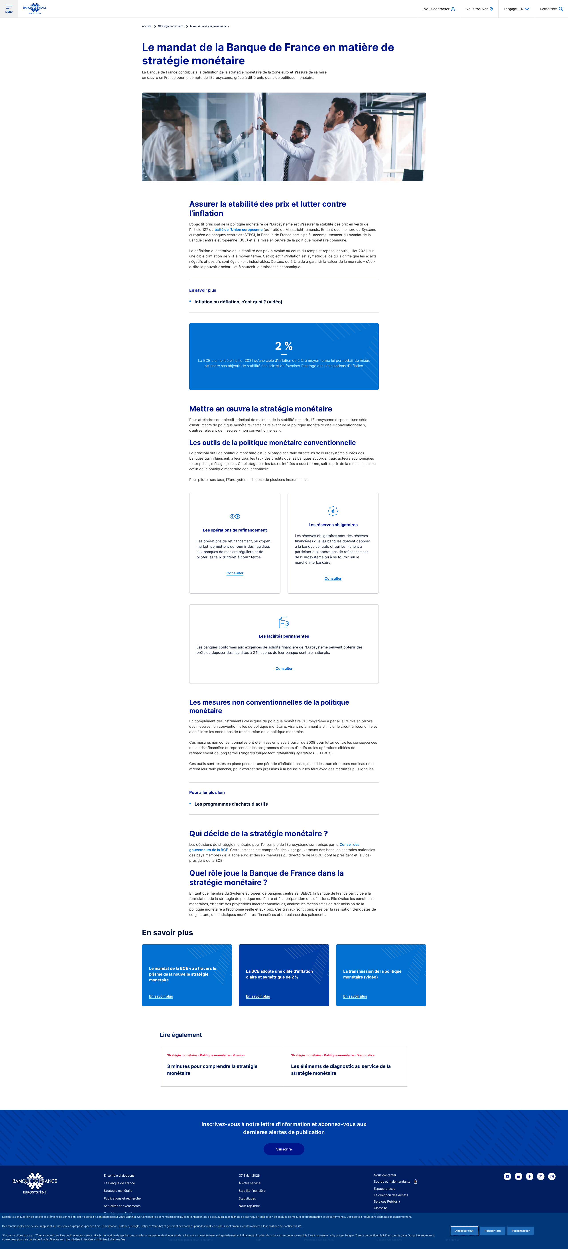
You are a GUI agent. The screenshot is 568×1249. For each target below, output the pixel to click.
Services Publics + (387, 1201)
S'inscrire (284, 1149)
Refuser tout (493, 1230)
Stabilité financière (252, 1190)
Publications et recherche (122, 1198)
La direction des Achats (391, 1195)
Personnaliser (521, 1230)
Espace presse (384, 1188)
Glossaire (380, 1208)
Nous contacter (385, 1175)
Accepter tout (464, 1230)
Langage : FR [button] (513, 9)
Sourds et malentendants (392, 1181)
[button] (551, 9)
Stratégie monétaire (118, 1190)
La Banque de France (119, 1183)
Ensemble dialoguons (119, 1175)
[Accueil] (39, 1183)
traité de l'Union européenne (238, 229)
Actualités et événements (122, 1206)
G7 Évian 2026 (249, 1175)
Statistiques (247, 1198)
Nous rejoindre (249, 1206)
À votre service (249, 1183)
